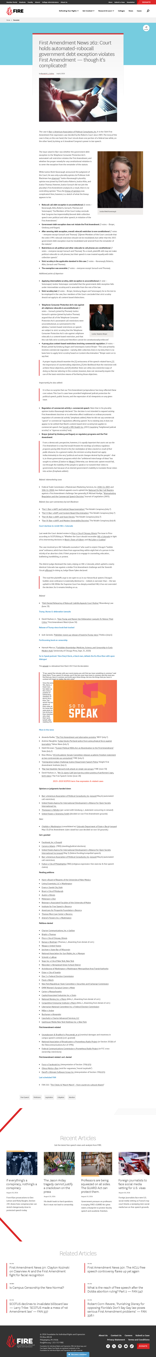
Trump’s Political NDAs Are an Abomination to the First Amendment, (84, 748)
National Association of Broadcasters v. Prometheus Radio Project (69, 1041)
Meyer (71, 461)
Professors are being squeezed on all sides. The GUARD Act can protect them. (96, 1185)
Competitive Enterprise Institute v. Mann (59, 1003)
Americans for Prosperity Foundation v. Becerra (62, 910)
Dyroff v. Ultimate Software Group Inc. (58, 1072)
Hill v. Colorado (103, 536)
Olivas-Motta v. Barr (50, 1068)
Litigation (61, 1097)
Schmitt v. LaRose (49, 957)
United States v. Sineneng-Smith (55, 813)
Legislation (49, 1097)
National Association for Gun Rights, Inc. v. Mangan (63, 953)
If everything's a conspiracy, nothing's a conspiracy (21, 1184)
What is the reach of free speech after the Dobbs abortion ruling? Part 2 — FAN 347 (115, 1289)
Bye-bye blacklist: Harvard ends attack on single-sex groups (67, 769)
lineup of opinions (73, 191)
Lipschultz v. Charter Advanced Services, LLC (60, 1018)
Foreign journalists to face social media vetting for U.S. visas (132, 1184)
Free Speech (25, 1097)
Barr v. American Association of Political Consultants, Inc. (73, 131)
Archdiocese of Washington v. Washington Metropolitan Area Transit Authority (75, 968)
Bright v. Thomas (49, 934)
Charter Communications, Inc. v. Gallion (58, 930)
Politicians (37, 1097)
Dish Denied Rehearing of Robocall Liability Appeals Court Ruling (70, 603)
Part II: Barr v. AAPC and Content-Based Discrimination (65, 513)
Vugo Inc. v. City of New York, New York (58, 961)
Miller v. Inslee (48, 1010)
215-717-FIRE (58, 1342)
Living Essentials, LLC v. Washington (57, 883)
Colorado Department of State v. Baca (93, 826)
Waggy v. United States (51, 945)
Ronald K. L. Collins (47, 73)
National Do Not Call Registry (101, 490)
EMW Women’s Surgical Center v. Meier (58, 987)
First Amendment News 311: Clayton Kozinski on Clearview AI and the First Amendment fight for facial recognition (39, 1271)
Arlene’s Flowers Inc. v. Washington (56, 917)
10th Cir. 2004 (48, 490)
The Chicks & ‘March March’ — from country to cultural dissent (77, 1084)
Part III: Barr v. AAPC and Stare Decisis (58, 516)
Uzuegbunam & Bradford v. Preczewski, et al (61, 1034)
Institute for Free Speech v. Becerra (57, 906)
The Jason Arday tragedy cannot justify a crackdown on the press (58, 1185)
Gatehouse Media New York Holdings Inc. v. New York (64, 1022)
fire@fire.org (45, 1342)
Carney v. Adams (48, 846)
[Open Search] (148, 11)
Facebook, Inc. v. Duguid (52, 842)
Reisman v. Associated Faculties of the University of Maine (66, 902)
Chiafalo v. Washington (51, 826)
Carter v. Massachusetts (52, 991)
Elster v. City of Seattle (51, 972)
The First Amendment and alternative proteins (76, 737)
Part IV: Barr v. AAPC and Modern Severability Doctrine (65, 520)
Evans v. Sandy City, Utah (52, 887)
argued (94, 796)
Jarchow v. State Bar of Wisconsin (56, 949)
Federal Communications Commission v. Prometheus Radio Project (70, 1048)
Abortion (72, 1097)
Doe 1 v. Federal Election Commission (58, 976)
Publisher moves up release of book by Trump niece (76, 634)
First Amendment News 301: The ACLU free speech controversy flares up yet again (116, 1269)
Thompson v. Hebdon (51, 810)
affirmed (48, 570)
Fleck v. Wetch (48, 980)
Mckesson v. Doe (49, 898)
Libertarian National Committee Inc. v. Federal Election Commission (70, 1006)
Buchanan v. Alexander (51, 1014)
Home (8, 20)
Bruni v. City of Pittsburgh (52, 891)
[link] (15, 11)
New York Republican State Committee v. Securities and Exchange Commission (75, 983)
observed (55, 178)
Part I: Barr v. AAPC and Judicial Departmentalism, (63, 509)
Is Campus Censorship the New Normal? (36, 1287)
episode (45, 666)
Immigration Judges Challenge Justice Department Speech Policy (70, 762)
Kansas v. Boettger (49, 942)
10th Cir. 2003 (104, 487)
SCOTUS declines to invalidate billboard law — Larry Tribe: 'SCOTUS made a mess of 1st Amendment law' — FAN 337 (38, 1307)
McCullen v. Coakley (96, 539)
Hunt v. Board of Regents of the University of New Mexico (66, 879)
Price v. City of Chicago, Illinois (84, 533)
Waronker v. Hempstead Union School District (61, 964)
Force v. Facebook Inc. (51, 1064)
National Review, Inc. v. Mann (54, 999)
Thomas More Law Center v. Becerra (57, 914)
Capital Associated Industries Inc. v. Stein (59, 995)
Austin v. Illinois (48, 895)
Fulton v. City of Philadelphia (54, 864)
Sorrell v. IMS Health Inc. (73, 427)
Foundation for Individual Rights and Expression (66, 1334)
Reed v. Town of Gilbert (74, 539)
